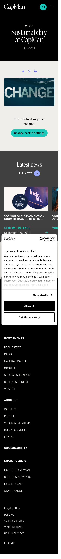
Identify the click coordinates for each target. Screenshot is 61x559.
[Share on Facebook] (23, 71)
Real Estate (12, 347)
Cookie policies (14, 520)
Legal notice (12, 508)
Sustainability (15, 448)
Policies (9, 514)
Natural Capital (16, 361)
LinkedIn (9, 543)
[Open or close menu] (51, 7)
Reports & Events (17, 477)
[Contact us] (43, 7)
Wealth (9, 388)
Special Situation (17, 375)
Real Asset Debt (16, 382)
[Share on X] (29, 71)
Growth (10, 368)
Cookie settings (14, 533)
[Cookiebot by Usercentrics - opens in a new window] (41, 239)
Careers (10, 409)
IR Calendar (13, 483)
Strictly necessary (29, 317)
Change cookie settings (29, 133)
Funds (8, 436)
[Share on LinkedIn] (35, 71)
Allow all (29, 306)
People (9, 416)
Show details (40, 295)
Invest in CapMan (17, 470)
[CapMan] (14, 7)
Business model (16, 430)
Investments (14, 338)
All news (26, 173)
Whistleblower (13, 526)
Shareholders (15, 460)
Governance (13, 490)
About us (11, 400)
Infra (8, 354)
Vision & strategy (17, 423)
